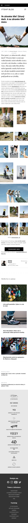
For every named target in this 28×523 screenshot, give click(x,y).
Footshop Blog (14, 512)
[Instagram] (26, 263)
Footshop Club (14, 516)
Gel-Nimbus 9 (15, 86)
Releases (14, 514)
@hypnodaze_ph (16, 237)
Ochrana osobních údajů (14, 492)
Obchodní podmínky (14, 494)
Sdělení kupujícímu (14, 496)
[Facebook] (8, 483)
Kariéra (14, 510)
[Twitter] (20, 483)
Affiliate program (14, 508)
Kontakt (14, 518)
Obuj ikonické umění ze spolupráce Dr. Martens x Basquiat (13, 358)
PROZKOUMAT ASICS (14, 249)
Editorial (20, 51)
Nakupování (14, 491)
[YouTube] (16, 483)
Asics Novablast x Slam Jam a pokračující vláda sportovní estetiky (13, 331)
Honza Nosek (13, 51)
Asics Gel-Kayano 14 (20, 81)
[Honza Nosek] (4, 263)
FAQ (14, 498)
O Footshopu (14, 506)
